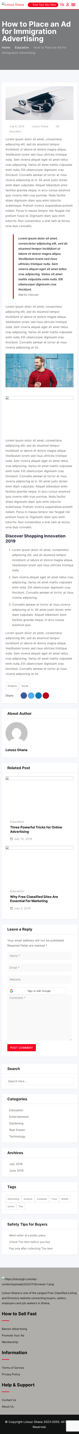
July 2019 (16, 1164)
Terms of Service (13, 1367)
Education (15, 131)
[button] (36, 991)
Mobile (64, 1198)
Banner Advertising (14, 1329)
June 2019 (16, 1170)
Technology (17, 1136)
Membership (10, 1342)
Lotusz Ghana (40, 126)
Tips (21, 1206)
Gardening (16, 1123)
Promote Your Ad (13, 1335)
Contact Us (9, 1400)
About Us (8, 1406)
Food (54, 1198)
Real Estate (17, 1130)
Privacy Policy (11, 1374)
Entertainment (19, 1117)
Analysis (12, 685)
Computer (42, 1198)
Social (24, 685)
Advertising (13, 1198)
